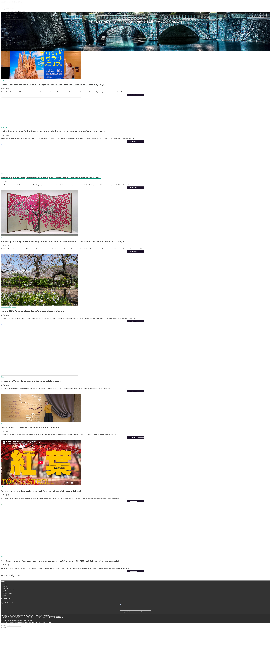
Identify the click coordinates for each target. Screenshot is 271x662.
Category (6, 21)
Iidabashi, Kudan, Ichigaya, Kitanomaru (16, 19)
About (5, 35)
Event (7, 33)
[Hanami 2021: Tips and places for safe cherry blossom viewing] (135, 280)
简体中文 (8, 43)
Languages (6, 651)
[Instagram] (2, 600)
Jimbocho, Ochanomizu (12, 17)
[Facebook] (1, 600)
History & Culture (10, 32)
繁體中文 (8, 44)
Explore (8, 22)
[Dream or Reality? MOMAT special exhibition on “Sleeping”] (135, 408)
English (7, 37)
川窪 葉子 (58, 617)
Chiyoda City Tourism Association (13, 620)
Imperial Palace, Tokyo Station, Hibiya (15, 11)
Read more (133, 95)
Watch (7, 24)
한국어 (8, 41)
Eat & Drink (9, 26)
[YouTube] (3, 600)
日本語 (8, 39)
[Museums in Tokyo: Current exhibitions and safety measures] (135, 350)
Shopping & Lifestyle (11, 28)
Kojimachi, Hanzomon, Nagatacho (14, 13)
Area (4, 630)
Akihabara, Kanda (10, 15)
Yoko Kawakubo (14, 615)
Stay (7, 30)
